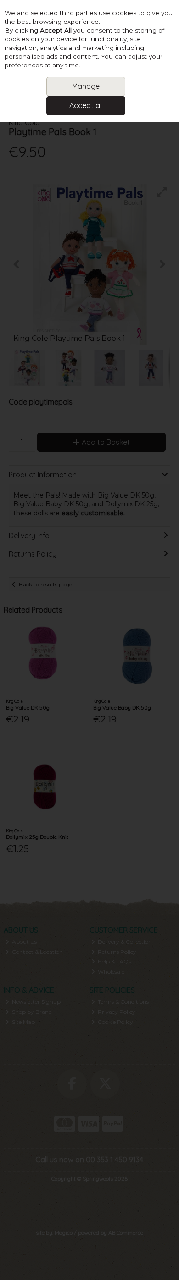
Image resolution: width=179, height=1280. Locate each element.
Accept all (86, 105)
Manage (86, 86)
